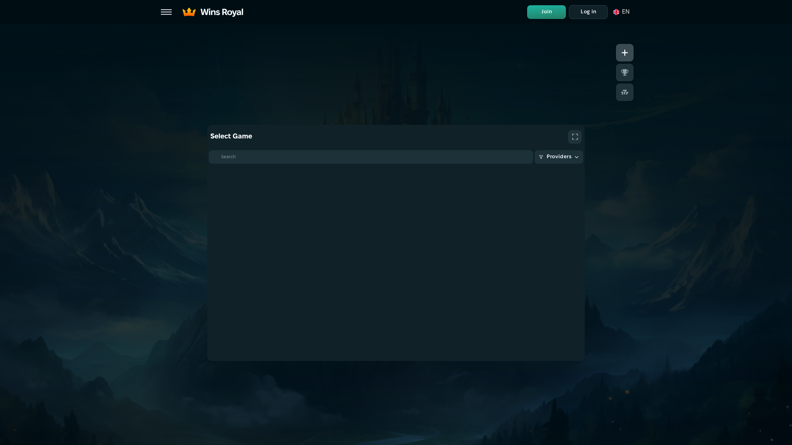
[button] (621, 12)
